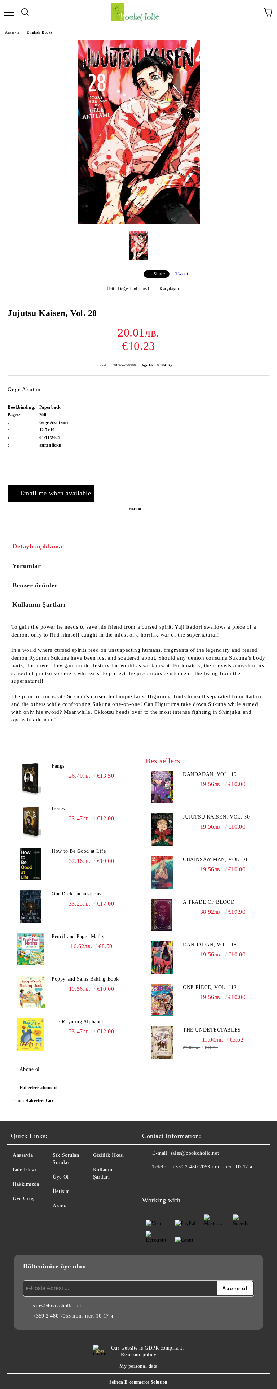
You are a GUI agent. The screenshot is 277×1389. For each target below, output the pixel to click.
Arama (60, 1205)
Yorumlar (26, 565)
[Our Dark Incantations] (30, 906)
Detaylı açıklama (37, 546)
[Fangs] (30, 779)
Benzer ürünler (35, 585)
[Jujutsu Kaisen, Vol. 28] (139, 222)
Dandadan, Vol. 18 (210, 944)
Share (159, 274)
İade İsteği (24, 1169)
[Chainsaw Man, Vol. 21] (162, 872)
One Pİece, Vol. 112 (210, 987)
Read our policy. (139, 1354)
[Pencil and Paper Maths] (30, 949)
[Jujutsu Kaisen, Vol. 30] (162, 829)
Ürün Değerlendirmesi (128, 288)
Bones (58, 808)
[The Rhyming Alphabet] (30, 1034)
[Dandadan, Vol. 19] (162, 787)
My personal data (138, 1366)
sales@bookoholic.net (195, 1153)
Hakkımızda (26, 1184)
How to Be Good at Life (79, 851)
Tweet (182, 274)
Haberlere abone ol (38, 1087)
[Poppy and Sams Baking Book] (30, 992)
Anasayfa (12, 32)
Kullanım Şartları (39, 604)
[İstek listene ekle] (264, 469)
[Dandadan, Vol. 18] (162, 957)
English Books (39, 32)
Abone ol (29, 1069)
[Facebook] (151, 1181)
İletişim (61, 1191)
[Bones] (30, 821)
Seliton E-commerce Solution (138, 1382)
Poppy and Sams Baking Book (85, 979)
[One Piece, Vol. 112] (162, 1000)
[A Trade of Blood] (162, 915)
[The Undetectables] (162, 1042)
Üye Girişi (24, 1198)
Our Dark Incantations (76, 894)
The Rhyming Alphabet (77, 1021)
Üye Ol (61, 1177)
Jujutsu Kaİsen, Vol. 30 (216, 817)
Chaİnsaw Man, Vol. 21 (215, 859)
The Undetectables (212, 1030)
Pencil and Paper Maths (78, 936)
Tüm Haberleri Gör (34, 1100)
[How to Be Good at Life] (30, 864)
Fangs (58, 766)
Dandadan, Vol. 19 (210, 774)
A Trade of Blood (208, 902)
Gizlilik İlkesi (108, 1155)
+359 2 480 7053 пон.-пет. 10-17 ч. (213, 1166)
